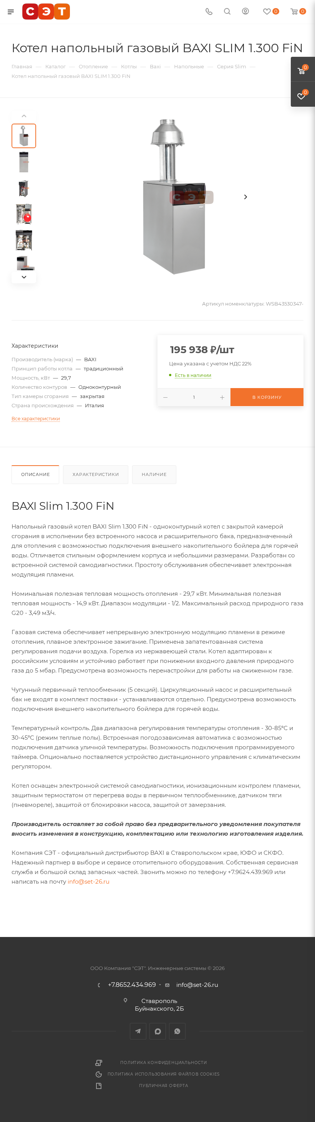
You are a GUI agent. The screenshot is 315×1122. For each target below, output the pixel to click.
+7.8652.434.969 (132, 985)
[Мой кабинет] (245, 12)
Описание (35, 474)
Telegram (138, 1031)
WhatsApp (177, 1031)
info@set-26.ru (88, 881)
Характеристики (96, 474)
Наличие (154, 474)
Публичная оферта (163, 1085)
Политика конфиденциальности (163, 1062)
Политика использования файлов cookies (164, 1074)
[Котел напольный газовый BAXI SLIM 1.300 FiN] (174, 197)
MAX (157, 1031)
